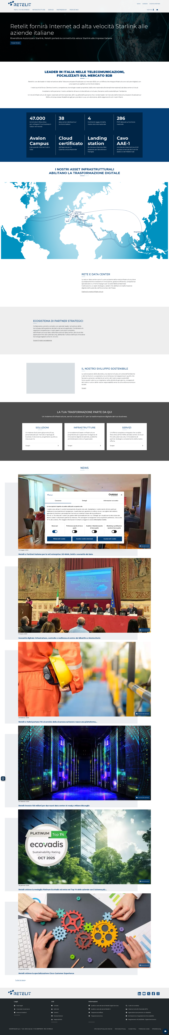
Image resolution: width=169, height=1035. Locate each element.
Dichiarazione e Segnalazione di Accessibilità (141, 1016)
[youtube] (144, 994)
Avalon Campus (39, 141)
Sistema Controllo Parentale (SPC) (138, 1009)
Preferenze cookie (144, 1029)
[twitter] (148, 994)
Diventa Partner (154, 3)
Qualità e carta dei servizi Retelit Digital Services (104, 1005)
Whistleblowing (156, 1029)
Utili (52, 1001)
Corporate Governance (23, 1009)
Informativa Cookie (100, 520)
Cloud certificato (71, 141)
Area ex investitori (21, 1012)
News (139, 3)
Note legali (19, 1005)
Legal (16, 1001)
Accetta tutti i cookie (110, 539)
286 (121, 118)
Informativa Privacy (120, 1029)
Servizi (51, 10)
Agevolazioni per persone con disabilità (139, 1012)
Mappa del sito (58, 1019)
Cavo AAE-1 (123, 141)
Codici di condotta (133, 1005)
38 (61, 118)
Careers (145, 3)
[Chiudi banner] (121, 494)
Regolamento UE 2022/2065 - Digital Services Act (142, 1019)
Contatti (56, 1005)
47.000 (37, 118)
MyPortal (149, 9)
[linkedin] (139, 994)
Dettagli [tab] (84, 500)
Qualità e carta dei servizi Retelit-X (100, 1009)
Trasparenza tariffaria (97, 1012)
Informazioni (93, 1001)
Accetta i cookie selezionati (84, 539)
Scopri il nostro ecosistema (42, 340)
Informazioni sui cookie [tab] (111, 500)
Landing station (97, 141)
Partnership (62, 10)
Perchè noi (74, 10)
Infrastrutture (38, 10)
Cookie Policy (132, 1029)
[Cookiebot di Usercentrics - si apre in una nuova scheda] (110, 495)
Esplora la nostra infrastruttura (92, 291)
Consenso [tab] (58, 500)
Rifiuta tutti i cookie (59, 539)
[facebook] (153, 994)
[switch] (74, 531)
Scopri (84, 388)
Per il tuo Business (21, 10)
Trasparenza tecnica (97, 1016)
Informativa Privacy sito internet (103, 1029)
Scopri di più (15, 43)
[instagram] (158, 994)
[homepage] (19, 3)
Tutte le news (20, 980)
